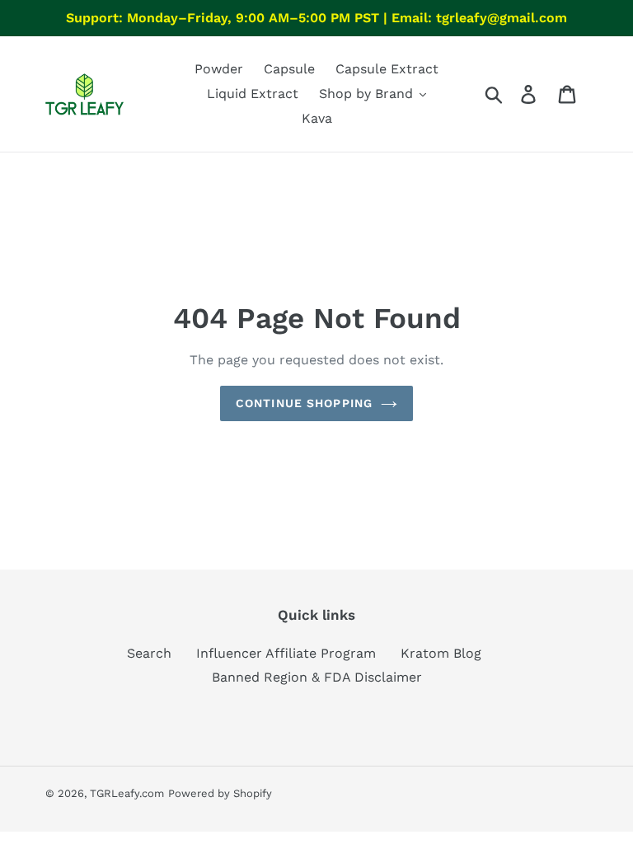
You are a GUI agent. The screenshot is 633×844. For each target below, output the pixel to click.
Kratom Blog (441, 653)
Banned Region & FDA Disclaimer (317, 677)
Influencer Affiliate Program (286, 653)
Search (149, 653)
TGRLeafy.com (127, 793)
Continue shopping (304, 403)
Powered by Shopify (220, 793)
